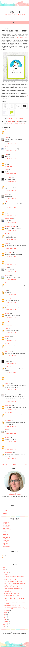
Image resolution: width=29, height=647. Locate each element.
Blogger (14, 635)
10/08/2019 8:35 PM (10, 230)
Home (14, 464)
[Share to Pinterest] (26, 121)
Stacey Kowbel (8, 412)
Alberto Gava (6, 522)
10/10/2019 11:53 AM (10, 409)
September (6, 610)
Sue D (6, 243)
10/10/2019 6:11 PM (10, 441)
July (5, 614)
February (6, 621)
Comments (5, 558)
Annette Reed (8, 383)
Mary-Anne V (8, 351)
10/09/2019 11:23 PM (10, 389)
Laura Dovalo (6, 538)
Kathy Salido (8, 359)
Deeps (6, 429)
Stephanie (7, 437)
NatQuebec (7, 211)
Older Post (25, 464)
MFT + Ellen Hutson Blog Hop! (11, 586)
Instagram (5, 508)
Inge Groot (5, 531)
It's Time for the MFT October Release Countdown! (15, 608)
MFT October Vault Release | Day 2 (12, 593)
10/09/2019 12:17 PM (10, 348)
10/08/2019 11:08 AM (10, 143)
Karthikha (7, 146)
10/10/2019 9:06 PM (10, 458)
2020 (4, 569)
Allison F (7, 169)
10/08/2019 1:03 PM (10, 173)
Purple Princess (8, 177)
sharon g (7, 321)
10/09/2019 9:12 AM (10, 302)
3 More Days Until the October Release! (13, 605)
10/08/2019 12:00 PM (10, 166)
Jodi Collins (5, 532)
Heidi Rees (7, 282)
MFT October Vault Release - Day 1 (12, 595)
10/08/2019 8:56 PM (10, 239)
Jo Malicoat (7, 201)
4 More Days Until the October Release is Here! (14, 607)
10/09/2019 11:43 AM (10, 340)
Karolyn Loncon (6, 537)
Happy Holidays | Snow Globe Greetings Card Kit (15, 585)
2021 (4, 567)
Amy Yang (5, 523)
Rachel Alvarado (6, 544)
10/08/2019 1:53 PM (10, 190)
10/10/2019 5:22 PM (10, 433)
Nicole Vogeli (5, 543)
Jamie (6, 328)
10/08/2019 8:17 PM (10, 222)
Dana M (6, 445)
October (6, 574)
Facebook (5, 513)
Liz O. (6, 392)
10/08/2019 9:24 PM (10, 256)
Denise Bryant (8, 420)
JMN (6, 290)
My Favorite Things (21, 123)
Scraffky (7, 366)
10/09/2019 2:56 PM (10, 363)
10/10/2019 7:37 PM (10, 449)
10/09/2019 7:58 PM (10, 380)
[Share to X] (23, 121)
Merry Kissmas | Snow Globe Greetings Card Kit (15, 583)
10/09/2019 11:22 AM (10, 317)
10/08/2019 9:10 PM (10, 248)
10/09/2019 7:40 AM (10, 287)
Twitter (4, 511)
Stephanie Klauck (14, 494)
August (5, 612)
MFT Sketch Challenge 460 (10, 579)
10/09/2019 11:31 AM (10, 332)
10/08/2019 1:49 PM (10, 181)
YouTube (5, 510)
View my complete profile (14, 500)
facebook (10, 118)
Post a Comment (5, 461)
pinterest (21, 118)
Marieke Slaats (6, 540)
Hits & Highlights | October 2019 (11, 578)
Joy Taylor (5, 535)
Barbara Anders (6, 528)
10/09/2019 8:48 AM (10, 294)
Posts (4, 555)
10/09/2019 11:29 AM (10, 325)
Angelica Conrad (6, 525)
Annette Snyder (8, 260)
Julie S (6, 267)
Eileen (6, 130)
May (5, 616)
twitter (15, 118)
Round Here (14, 12)
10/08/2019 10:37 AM (10, 134)
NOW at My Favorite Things (20, 37)
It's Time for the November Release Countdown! (14, 576)
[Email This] (20, 121)
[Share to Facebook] (24, 121)
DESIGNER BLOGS (18, 645)
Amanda (7, 162)
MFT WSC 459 (7, 591)
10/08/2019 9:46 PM (10, 264)
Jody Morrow (5, 534)
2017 (4, 626)
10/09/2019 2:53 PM (10, 355)
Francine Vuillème (7, 529)
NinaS (6, 194)
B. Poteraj (7, 313)
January (6, 623)
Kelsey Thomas (8, 252)
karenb (6, 154)
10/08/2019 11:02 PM (10, 271)
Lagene (6, 137)
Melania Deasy (6, 541)
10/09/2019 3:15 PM (10, 372)
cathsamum (7, 376)
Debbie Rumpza (8, 298)
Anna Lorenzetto (6, 526)
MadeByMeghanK (9, 218)
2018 (4, 624)
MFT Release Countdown (12, 123)
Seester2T (7, 336)
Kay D (6, 305)
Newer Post (4, 464)
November (6, 572)
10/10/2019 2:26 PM (10, 417)
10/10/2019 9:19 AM (10, 401)
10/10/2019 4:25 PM (10, 426)
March (5, 619)
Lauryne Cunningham (9, 185)
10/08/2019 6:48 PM (10, 215)
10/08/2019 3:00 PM (10, 198)
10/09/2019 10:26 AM (10, 309)
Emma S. (7, 233)
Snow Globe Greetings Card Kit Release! (13, 581)
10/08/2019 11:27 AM (10, 158)
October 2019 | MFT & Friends (11, 597)
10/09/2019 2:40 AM (10, 279)
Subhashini (7, 343)
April (5, 617)
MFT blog (25, 95)
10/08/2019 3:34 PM (10, 207)
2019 (4, 571)
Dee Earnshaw (8, 405)
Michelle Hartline (8, 452)
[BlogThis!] (21, 121)
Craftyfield (7, 275)
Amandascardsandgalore (10, 226)
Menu (14, 23)
